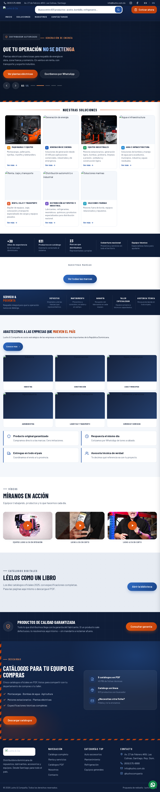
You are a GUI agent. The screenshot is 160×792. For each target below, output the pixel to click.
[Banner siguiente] (15, 85)
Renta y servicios (57, 759)
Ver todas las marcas (80, 278)
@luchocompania (133, 773)
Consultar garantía (141, 626)
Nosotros (41, 16)
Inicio (8, 16)
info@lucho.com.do (116, 3)
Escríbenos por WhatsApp (60, 73)
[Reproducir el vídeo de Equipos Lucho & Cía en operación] (27, 525)
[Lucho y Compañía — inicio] (14, 9)
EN (153, 3)
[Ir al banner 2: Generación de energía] (40, 85)
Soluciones (23, 16)
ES (145, 3)
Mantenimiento (92, 759)
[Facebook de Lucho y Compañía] (137, 3)
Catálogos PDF (56, 764)
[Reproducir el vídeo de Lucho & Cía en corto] (80, 525)
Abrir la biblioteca (142, 586)
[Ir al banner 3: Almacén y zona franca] (47, 85)
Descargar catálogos (20, 720)
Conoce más (13, 346)
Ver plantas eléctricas (20, 73)
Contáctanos (59, 16)
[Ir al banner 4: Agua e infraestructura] (53, 85)
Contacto (53, 774)
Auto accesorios (93, 754)
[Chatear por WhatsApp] (152, 784)
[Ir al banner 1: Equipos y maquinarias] (33, 85)
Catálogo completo (58, 754)
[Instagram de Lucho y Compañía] (131, 3)
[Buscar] (118, 10)
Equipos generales (94, 769)
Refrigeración (91, 764)
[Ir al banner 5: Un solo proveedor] (59, 85)
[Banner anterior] (6, 85)
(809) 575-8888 (14, 3)
